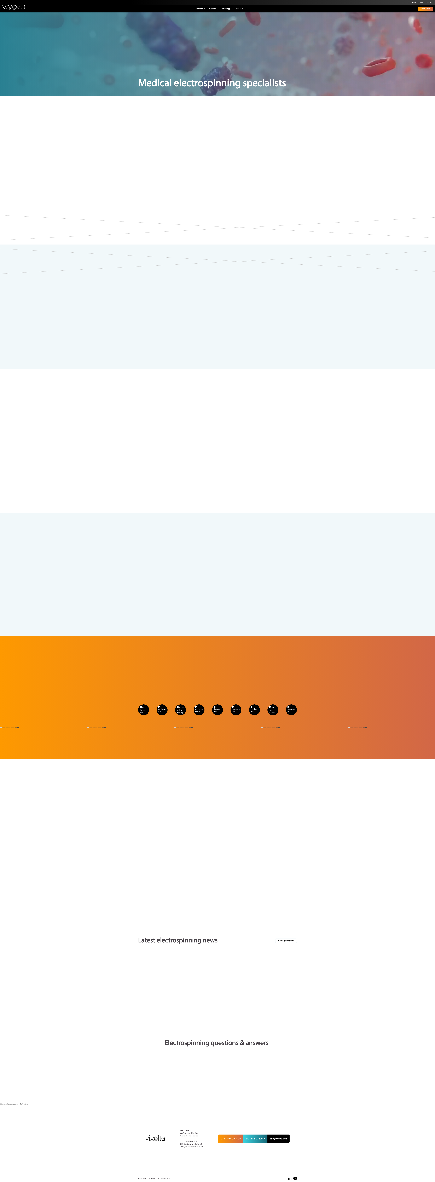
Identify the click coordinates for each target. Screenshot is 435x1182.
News (414, 2)
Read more (145, 187)
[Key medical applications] (143, 709)
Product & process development (205, 480)
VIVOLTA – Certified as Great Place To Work (163, 957)
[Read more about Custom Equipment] (177, 604)
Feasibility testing (179, 480)
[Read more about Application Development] (258, 580)
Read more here (232, 691)
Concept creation (154, 480)
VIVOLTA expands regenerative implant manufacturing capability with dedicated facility (216, 961)
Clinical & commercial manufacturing (275, 480)
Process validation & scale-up (236, 480)
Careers (421, 2)
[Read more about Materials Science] (177, 580)
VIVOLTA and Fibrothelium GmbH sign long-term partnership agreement (271, 959)
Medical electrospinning (231, 320)
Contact (430, 2)
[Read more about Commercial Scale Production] (258, 604)
